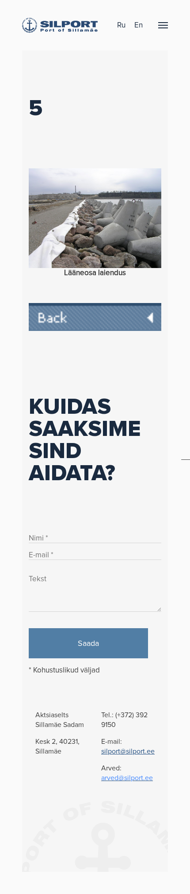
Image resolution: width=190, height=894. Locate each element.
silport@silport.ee (128, 751)
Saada (88, 643)
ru (121, 25)
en (138, 25)
